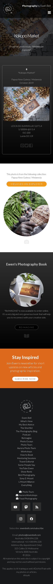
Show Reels (26, 471)
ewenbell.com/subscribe (32, 528)
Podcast (26, 434)
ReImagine (26, 438)
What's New (26, 421)
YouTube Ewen (26, 468)
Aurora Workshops (27, 495)
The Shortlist (26, 428)
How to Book (26, 454)
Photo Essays (26, 441)
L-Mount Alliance (26, 481)
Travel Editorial (26, 461)
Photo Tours (26, 444)
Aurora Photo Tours (26, 448)
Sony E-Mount (26, 478)
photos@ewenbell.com (30, 535)
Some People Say (26, 465)
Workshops (26, 451)
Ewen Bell (26, 417)
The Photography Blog (26, 431)
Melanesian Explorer (27, 184)
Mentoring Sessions (26, 458)
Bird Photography (26, 475)
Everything (26, 485)
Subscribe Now (25, 379)
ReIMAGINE (26, 327)
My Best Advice (26, 424)
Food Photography (27, 498)
